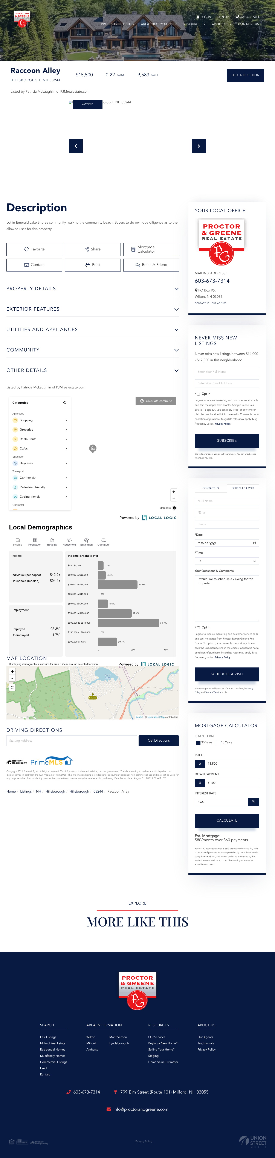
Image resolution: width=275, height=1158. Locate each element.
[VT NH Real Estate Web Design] (252, 1142)
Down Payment (207, 774)
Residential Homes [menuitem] (52, 1049)
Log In (205, 17)
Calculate (227, 820)
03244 (98, 791)
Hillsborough (55, 791)
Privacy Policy (222, 424)
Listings (26, 791)
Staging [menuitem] (153, 1056)
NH (38, 791)
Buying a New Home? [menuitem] (162, 1043)
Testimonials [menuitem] (205, 1043)
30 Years (206, 742)
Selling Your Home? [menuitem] (161, 1049)
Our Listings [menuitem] (48, 1037)
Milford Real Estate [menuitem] (53, 1043)
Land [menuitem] (43, 1068)
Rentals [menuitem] (45, 1074)
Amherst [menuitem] (92, 1049)
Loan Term (204, 736)
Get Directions (159, 740)
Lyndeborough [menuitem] (119, 1043)
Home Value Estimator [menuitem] (163, 1062)
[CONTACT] (245, 75)
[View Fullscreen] (12, 687)
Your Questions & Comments (214, 571)
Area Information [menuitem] (157, 24)
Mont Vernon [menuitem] (118, 1037)
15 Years (226, 742)
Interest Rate (206, 793)
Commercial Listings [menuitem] (53, 1062)
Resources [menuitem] (193, 24)
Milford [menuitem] (91, 1043)
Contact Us (202, 303)
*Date (199, 535)
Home (11, 791)
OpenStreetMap (156, 717)
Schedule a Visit (243, 488)
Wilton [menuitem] (90, 1037)
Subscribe (227, 441)
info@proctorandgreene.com (140, 1109)
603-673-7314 (249, 17)
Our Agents (219, 303)
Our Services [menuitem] (156, 1037)
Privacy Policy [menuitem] (206, 1049)
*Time (199, 553)
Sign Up (223, 17)
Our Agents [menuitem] (205, 1037)
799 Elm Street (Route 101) (164, 1092)
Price (199, 755)
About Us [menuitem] (220, 24)
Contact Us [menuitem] (248, 24)
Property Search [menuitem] (116, 24)
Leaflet (139, 717)
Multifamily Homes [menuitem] (52, 1056)
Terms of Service (213, 693)
